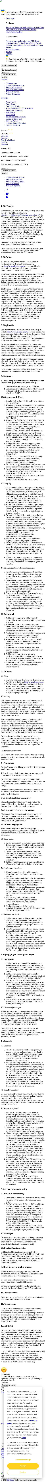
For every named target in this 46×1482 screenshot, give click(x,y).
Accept (23, 1466)
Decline (23, 1472)
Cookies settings (23, 1459)
